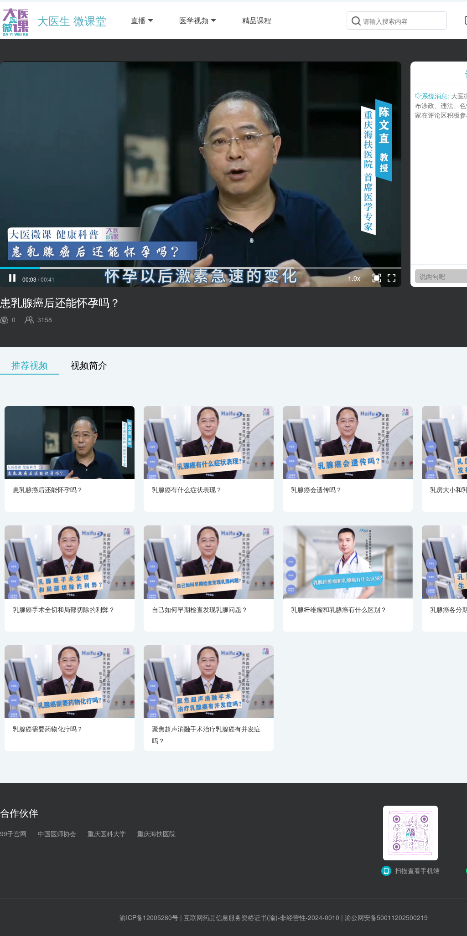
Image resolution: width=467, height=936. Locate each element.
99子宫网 (13, 833)
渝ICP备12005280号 (148, 917)
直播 (138, 20)
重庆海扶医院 (156, 833)
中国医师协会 (57, 833)
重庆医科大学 (107, 833)
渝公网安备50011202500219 (386, 917)
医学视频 (193, 20)
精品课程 (256, 20)
